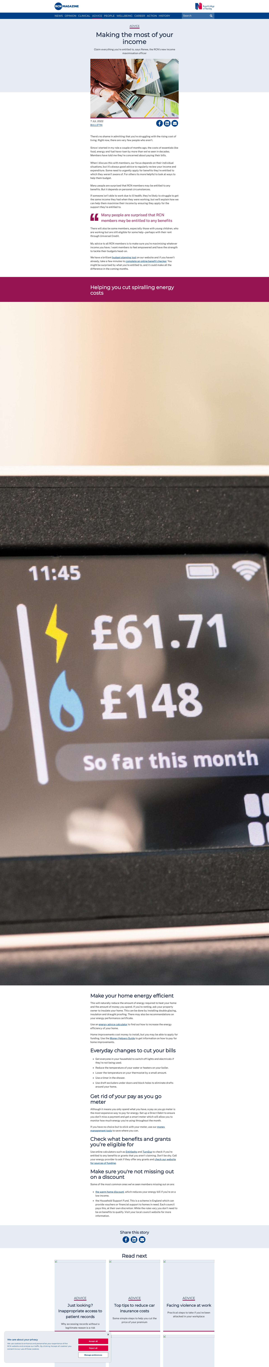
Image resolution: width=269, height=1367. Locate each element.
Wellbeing (125, 15)
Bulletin (96, 125)
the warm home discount (109, 1191)
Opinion (70, 15)
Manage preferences (93, 1355)
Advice (97, 15)
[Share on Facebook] (159, 123)
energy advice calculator (113, 1024)
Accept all (93, 1341)
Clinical (84, 15)
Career (139, 15)
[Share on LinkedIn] (167, 123)
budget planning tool (124, 257)
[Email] (174, 123)
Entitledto (131, 1151)
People (109, 15)
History (164, 15)
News (59, 15)
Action (152, 15)
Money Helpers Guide (122, 1038)
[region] (57, 1347)
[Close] (108, 1334)
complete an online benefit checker (146, 261)
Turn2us (147, 1151)
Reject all (93, 1348)
